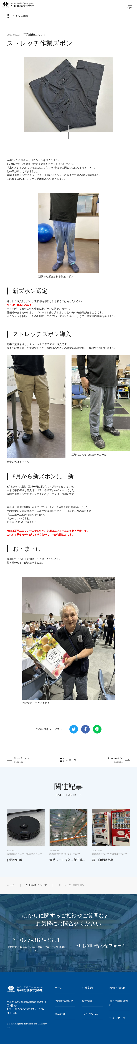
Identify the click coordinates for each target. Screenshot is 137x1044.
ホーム (11, 885)
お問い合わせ (117, 987)
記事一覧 (71, 760)
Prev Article (21, 760)
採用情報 (87, 1001)
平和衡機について (34, 34)
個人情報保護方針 (118, 1003)
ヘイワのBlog (20, 15)
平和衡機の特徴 (64, 1001)
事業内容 (60, 1014)
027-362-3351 (40, 940)
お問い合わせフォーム (104, 945)
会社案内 (87, 987)
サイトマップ (117, 1018)
